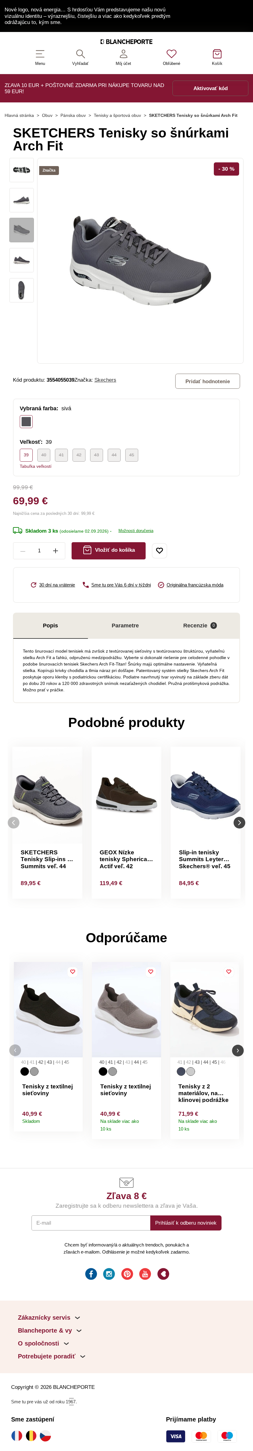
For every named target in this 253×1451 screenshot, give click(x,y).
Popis (50, 625)
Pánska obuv (73, 115)
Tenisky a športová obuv (117, 115)
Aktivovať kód (210, 88)
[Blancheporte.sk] (126, 43)
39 (26, 454)
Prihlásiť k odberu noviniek (186, 1223)
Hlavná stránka (19, 115)
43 (96, 454)
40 (43, 454)
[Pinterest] (127, 1275)
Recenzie (199, 625)
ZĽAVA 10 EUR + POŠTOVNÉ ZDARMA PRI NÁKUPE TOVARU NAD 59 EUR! (84, 88)
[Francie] (18, 1435)
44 (114, 454)
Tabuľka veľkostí (36, 466)
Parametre (125, 625)
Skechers (105, 380)
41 (61, 454)
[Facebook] (90, 1275)
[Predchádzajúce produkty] (13, 823)
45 (131, 454)
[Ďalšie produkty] (239, 823)
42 (79, 454)
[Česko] (47, 1435)
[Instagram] (108, 1275)
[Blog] (163, 1275)
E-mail (43, 1223)
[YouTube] (144, 1275)
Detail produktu (75, 1119)
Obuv (47, 115)
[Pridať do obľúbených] (159, 551)
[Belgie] (33, 1435)
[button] (15, 1050)
